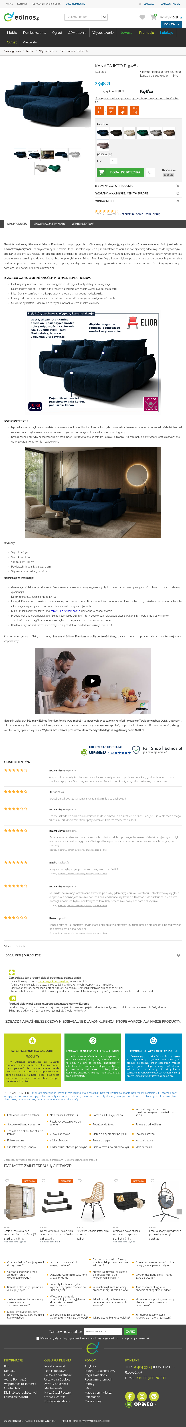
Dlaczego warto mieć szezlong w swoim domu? (68, 1276)
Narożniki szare (144, 1140)
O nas (9, 4)
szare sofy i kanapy (104, 1096)
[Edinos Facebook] (130, 1397)
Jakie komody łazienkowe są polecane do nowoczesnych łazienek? (110, 1302)
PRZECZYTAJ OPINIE (132, 214)
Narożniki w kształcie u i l (64, 1115)
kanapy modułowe (128, 1096)
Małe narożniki (144, 1147)
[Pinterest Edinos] (154, 1397)
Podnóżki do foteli (103, 1124)
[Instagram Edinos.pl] (142, 1397)
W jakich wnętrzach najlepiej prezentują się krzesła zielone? (111, 1288)
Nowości (126, 33)
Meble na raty (53, 1388)
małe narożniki (90, 1092)
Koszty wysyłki (54, 1366)
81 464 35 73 (142, 1367)
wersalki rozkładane (69, 1092)
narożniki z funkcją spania (65, 610)
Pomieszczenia (34, 33)
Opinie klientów (54, 1397)
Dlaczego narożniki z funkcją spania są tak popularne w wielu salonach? (111, 1262)
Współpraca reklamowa (20, 1384)
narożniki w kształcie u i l (145, 1092)
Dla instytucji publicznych (21, 1392)
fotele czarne (163, 1096)
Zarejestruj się (170, 4)
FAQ (88, 1388)
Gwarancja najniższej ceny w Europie (121, 193)
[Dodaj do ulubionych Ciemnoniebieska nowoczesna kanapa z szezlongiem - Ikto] (150, 172)
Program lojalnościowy (100, 1370)
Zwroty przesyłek (56, 1384)
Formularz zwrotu (16, 1397)
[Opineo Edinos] (141, 1405)
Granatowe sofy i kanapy (21, 1147)
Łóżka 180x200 (59, 1140)
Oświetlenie (77, 33)
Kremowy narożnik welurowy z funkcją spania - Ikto (82, 850)
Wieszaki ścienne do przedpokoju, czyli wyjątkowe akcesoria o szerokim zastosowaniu (67, 1301)
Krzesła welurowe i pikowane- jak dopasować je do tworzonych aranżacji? (110, 1274)
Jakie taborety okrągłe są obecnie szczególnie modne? (153, 1288)
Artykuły (90, 1366)
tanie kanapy (147, 1096)
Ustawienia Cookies (57, 1379)
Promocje (146, 33)
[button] (104, 17)
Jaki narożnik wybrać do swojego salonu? (64, 1264)
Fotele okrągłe (101, 1140)
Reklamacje (92, 1397)
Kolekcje (166, 33)
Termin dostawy (55, 1370)
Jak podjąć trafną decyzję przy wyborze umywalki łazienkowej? (69, 1316)
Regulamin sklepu (96, 1375)
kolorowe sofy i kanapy (53, 1096)
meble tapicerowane (44, 1092)
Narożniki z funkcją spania (108, 1115)
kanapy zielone (26, 1099)
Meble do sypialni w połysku (110, 1134)
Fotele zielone (15, 1140)
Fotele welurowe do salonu (23, 1115)
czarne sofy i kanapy (80, 1096)
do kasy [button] (170, 24)
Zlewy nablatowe (60, 1134)
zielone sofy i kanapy (25, 1096)
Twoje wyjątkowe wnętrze (53, 981)
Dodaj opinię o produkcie (23, 955)
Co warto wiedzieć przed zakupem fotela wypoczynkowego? (22, 1274)
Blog (7, 1366)
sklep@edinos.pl (75, 4)
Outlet (12, 42)
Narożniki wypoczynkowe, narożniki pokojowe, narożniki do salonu (155, 1112)
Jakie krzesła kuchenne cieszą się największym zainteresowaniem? (25, 1302)
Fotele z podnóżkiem (148, 1124)
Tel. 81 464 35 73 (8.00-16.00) (46, 4)
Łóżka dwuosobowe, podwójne (68, 1147)
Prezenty (30, 42)
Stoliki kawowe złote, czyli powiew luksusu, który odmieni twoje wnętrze (25, 1314)
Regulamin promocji (98, 1379)
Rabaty (89, 1384)
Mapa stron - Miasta (98, 1392)
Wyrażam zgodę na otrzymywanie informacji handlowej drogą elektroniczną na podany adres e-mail (94, 1338)
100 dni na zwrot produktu (114, 185)
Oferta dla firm (13, 1388)
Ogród (57, 33)
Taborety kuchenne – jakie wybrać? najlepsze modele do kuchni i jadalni (68, 1287)
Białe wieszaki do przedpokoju (111, 1147)
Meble (12, 33)
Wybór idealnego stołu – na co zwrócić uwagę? (154, 1276)
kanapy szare (44, 1099)
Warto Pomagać (15, 1379)
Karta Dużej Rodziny (58, 1392)
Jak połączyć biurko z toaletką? (111, 1317)
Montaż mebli (104, 201)
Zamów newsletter (65, 1331)
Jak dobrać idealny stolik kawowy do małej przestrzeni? (153, 1316)
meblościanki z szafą (65, 1099)
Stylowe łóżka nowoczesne (23, 1124)
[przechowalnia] (144, 17)
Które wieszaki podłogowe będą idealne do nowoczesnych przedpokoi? (155, 1302)
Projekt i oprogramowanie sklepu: (86, 1421)
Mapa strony (93, 1401)
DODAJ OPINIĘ (152, 214)
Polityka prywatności (58, 1375)
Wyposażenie (103, 33)
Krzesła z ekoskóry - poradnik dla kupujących (25, 1288)
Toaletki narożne (145, 1134)
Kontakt (22, 4)
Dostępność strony (57, 1401)
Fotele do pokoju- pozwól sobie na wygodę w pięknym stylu (155, 1264)
